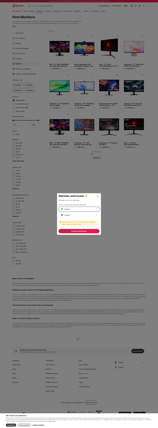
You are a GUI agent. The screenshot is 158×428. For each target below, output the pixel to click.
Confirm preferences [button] (79, 231)
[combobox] (79, 209)
